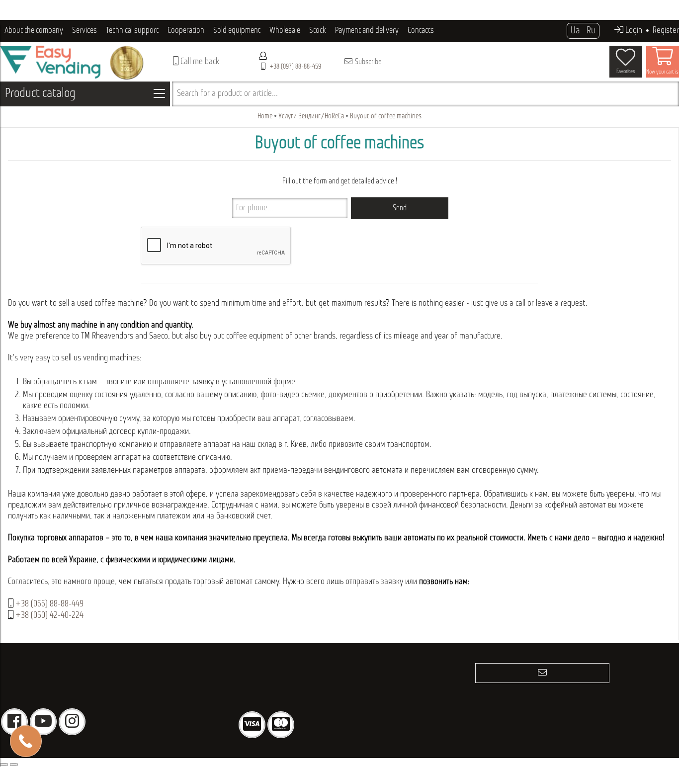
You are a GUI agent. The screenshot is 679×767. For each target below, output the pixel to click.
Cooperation (186, 30)
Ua (575, 31)
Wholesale (284, 30)
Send (400, 208)
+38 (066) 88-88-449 (49, 604)
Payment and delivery (367, 30)
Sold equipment (236, 30)
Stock (317, 30)
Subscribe (367, 62)
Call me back (198, 62)
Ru (591, 31)
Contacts (421, 30)
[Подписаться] (542, 673)
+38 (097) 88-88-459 (295, 67)
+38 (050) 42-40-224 (49, 615)
